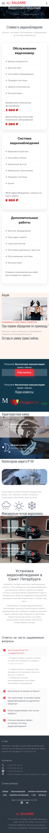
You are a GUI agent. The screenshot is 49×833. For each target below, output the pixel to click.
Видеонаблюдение (18, 791)
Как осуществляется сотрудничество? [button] (18, 651)
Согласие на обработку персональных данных (27, 828)
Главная (5, 791)
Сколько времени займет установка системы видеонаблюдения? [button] (20, 723)
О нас (34, 795)
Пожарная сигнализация (19, 795)
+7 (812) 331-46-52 (15, 664)
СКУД (5, 795)
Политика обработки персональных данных (27, 825)
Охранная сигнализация (37, 791)
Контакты (42, 795)
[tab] (24, 651)
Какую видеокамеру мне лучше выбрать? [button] (23, 712)
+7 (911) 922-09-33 (14, 768)
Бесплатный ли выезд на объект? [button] (24, 691)
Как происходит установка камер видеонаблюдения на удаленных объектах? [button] (24, 701)
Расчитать (24, 372)
